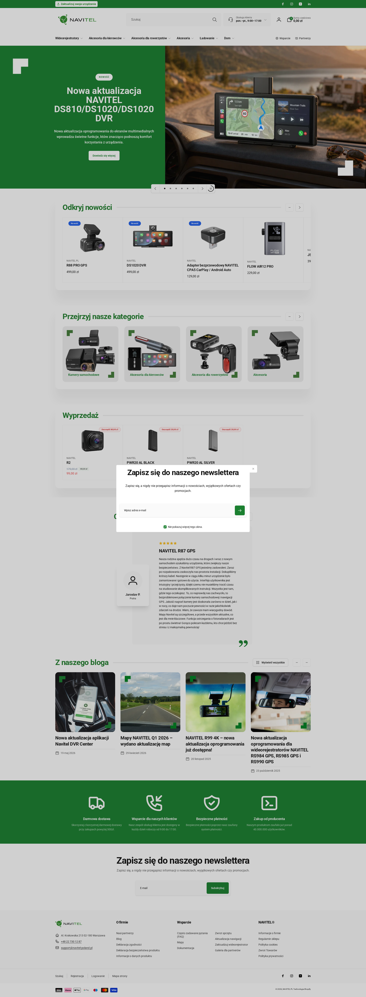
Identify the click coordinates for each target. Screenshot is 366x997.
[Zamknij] (253, 469)
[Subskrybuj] (240, 510)
